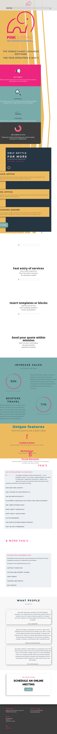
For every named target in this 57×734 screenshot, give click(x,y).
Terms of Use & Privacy (35, 711)
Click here (28, 689)
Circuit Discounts (30, 459)
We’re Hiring (8, 728)
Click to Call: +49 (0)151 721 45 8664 (10, 720)
